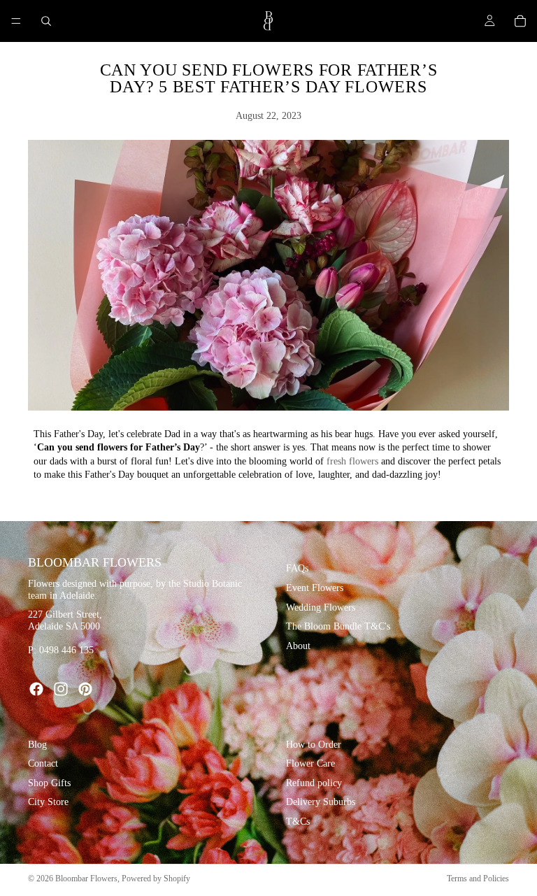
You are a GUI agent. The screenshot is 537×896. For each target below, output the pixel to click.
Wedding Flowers (320, 607)
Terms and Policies (478, 878)
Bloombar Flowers (86, 878)
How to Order (313, 744)
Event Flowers (314, 588)
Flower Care (310, 763)
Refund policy (314, 783)
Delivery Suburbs (320, 802)
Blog (37, 744)
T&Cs (298, 821)
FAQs (297, 569)
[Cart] (520, 21)
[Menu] (16, 21)
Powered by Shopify (156, 878)
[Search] (46, 21)
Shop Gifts (49, 783)
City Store (48, 802)
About (298, 646)
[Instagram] (60, 689)
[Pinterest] (85, 689)
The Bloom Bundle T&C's (338, 626)
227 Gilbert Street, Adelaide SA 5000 (65, 621)
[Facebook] (36, 689)
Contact (43, 763)
